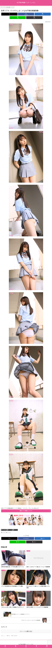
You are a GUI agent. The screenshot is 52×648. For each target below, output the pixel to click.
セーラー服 (10, 529)
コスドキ (3, 532)
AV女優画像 (4, 529)
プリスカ (15, 529)
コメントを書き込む (26, 631)
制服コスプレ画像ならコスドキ (26, 510)
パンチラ (8, 532)
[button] (34, 17)
